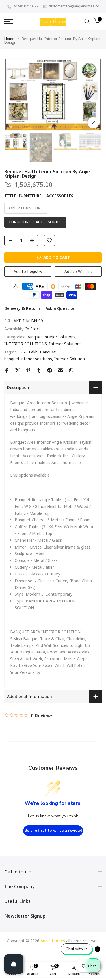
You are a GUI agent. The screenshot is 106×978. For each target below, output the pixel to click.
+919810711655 (25, 6)
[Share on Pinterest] (28, 370)
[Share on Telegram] (49, 370)
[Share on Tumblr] (39, 370)
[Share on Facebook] (6, 370)
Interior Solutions (65, 343)
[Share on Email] (60, 370)
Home (9, 39)
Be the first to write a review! (53, 830)
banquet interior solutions (28, 358)
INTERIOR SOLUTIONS (25, 343)
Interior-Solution (69, 358)
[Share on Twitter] (17, 370)
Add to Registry (28, 271)
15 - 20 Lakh (26, 352)
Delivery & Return (22, 308)
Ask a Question (60, 308)
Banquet (48, 352)
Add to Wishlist (78, 271)
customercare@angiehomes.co (73, 6)
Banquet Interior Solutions (50, 337)
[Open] (13, 964)
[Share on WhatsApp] (71, 370)
